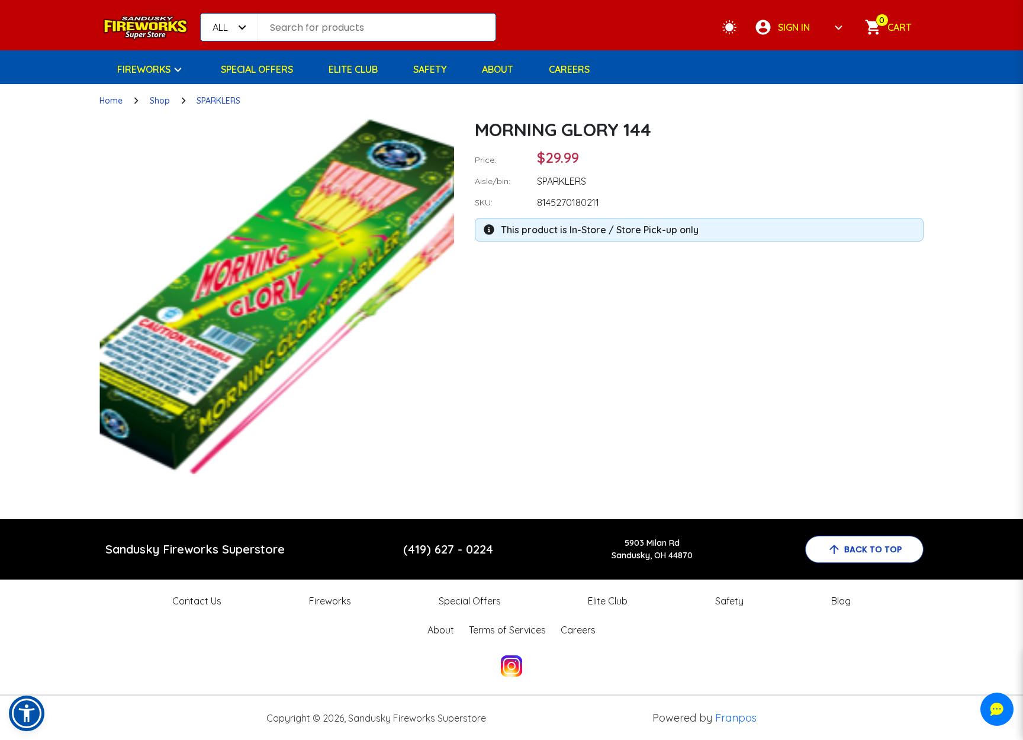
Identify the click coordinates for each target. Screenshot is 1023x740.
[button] (26, 713)
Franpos (736, 718)
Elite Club (353, 69)
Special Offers (257, 69)
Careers (569, 69)
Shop (160, 100)
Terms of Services (507, 630)
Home (111, 100)
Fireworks (143, 69)
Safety (429, 69)
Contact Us (196, 601)
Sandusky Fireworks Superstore (195, 549)
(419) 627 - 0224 (448, 549)
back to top (873, 549)
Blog (841, 601)
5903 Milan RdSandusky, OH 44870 (652, 549)
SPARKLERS (218, 100)
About (497, 69)
